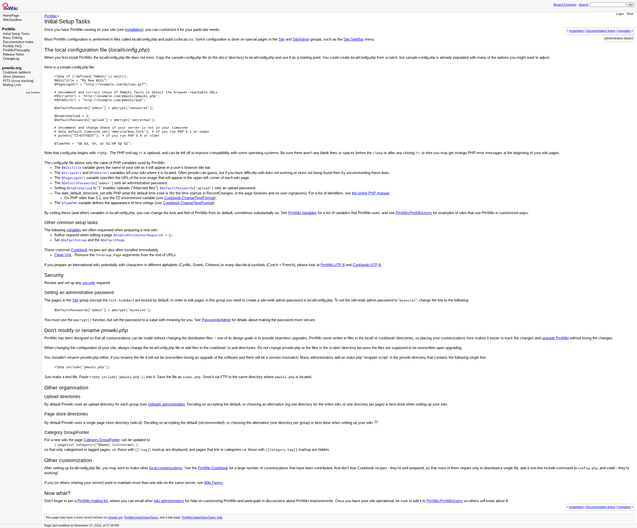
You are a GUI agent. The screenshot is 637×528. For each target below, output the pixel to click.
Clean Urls (62, 255)
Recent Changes (564, 4)
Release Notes (13, 54)
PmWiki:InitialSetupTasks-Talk (202, 517)
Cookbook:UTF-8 (367, 265)
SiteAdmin (301, 39)
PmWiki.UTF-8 (332, 265)
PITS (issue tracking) (18, 81)
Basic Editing (12, 38)
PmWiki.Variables (302, 213)
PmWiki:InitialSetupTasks (141, 517)
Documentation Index (18, 42)
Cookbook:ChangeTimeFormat (189, 198)
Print (630, 13)
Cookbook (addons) (17, 72)
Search (583, 4)
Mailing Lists (12, 85)
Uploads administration (166, 404)
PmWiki (8, 29)
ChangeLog (11, 58)
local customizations (165, 468)
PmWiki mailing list (92, 501)
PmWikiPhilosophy (16, 50)
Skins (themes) (14, 76)
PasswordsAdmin (216, 320)
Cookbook (79, 250)
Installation (576, 31)
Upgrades (624, 31)
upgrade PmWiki (555, 338)
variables (73, 230)
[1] (376, 421)
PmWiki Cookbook (213, 468)
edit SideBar (33, 92)
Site (281, 39)
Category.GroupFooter (102, 440)
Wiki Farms (213, 483)
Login (620, 13)
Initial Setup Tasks (16, 34)
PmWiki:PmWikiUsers (414, 213)
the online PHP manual (370, 193)
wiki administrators (169, 501)
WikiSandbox (12, 20)
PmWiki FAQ (12, 46)
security (88, 283)
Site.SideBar (353, 39)
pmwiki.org (11, 68)
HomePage (11, 15)
